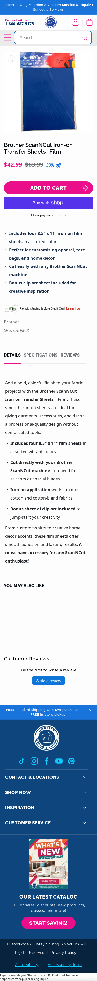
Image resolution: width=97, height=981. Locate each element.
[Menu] (8, 38)
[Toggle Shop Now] (84, 792)
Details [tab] (12, 355)
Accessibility (26, 965)
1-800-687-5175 (19, 24)
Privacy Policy (64, 953)
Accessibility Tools (65, 965)
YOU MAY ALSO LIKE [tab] (24, 586)
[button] (89, 22)
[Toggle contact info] (84, 777)
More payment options (48, 215)
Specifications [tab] (40, 355)
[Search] (85, 38)
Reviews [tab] (70, 355)
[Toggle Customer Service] (84, 822)
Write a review (48, 680)
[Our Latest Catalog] (48, 864)
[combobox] (53, 37)
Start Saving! (48, 923)
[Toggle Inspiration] (84, 807)
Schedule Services (48, 9)
